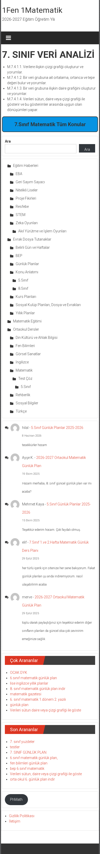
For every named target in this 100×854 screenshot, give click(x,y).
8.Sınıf (23, 288)
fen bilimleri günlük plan (28, 763)
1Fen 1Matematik (32, 10)
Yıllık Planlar (25, 313)
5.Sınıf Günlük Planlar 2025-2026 (57, 428)
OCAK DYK (18, 673)
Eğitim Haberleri (25, 166)
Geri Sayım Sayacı (30, 182)
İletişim (14, 821)
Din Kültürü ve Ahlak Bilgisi (36, 338)
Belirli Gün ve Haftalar (33, 247)
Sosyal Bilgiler (27, 403)
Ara (8, 141)
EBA (19, 174)
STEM (20, 215)
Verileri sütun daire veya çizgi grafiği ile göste (45, 710)
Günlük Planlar (27, 264)
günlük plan (19, 705)
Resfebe (22, 206)
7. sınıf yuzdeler (22, 742)
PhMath (16, 799)
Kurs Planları (26, 297)
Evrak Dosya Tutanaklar (32, 239)
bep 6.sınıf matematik (27, 768)
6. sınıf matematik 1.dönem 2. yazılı (38, 699)
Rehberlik (23, 395)
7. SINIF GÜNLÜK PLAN (28, 752)
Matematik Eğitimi (27, 321)
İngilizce (22, 362)
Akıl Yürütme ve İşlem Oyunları (42, 231)
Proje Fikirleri (26, 198)
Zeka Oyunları (27, 223)
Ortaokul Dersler (26, 329)
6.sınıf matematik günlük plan (33, 678)
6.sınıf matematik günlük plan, (34, 758)
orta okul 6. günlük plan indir (32, 779)
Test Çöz (25, 378)
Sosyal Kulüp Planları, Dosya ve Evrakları (48, 305)
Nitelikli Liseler (27, 190)
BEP (19, 256)
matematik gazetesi (25, 694)
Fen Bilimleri (25, 346)
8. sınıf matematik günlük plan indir (37, 689)
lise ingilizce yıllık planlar (29, 683)
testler (15, 747)
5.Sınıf (23, 280)
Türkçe (21, 411)
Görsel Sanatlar (28, 354)
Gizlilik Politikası (21, 816)
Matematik (24, 370)
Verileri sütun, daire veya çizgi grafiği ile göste (46, 774)
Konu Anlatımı (27, 272)
